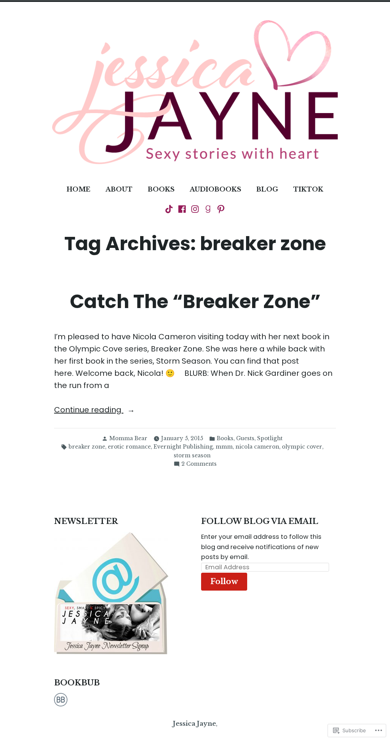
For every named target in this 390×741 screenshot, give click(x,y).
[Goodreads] (207, 209)
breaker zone (87, 447)
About (119, 189)
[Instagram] (195, 209)
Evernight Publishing (183, 447)
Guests (245, 438)
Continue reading (88, 410)
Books (161, 189)
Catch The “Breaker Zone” (195, 301)
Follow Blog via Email (259, 521)
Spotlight (270, 438)
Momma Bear (128, 438)
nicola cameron (257, 447)
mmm (224, 447)
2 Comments (199, 464)
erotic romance (129, 447)
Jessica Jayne (194, 723)
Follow (224, 581)
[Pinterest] (220, 209)
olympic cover (302, 447)
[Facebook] (182, 209)
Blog (267, 189)
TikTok (308, 189)
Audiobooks (215, 189)
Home (78, 189)
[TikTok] (170, 209)
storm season (192, 455)
